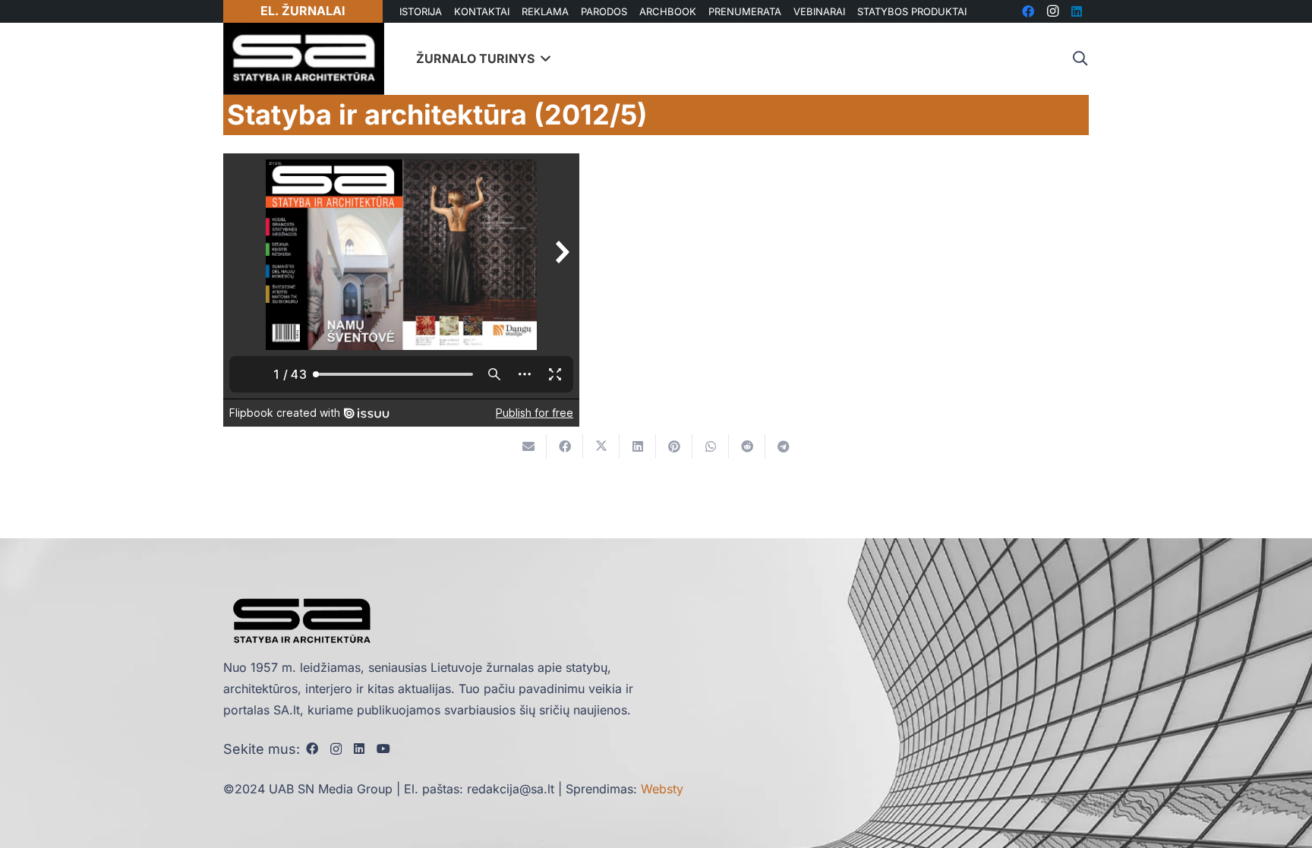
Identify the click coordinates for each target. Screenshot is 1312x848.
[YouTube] (383, 748)
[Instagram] (336, 749)
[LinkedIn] (359, 748)
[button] (1080, 59)
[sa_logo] (303, 59)
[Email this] (528, 446)
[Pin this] (674, 446)
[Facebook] (312, 748)
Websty (662, 788)
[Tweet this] (601, 446)
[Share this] (565, 446)
